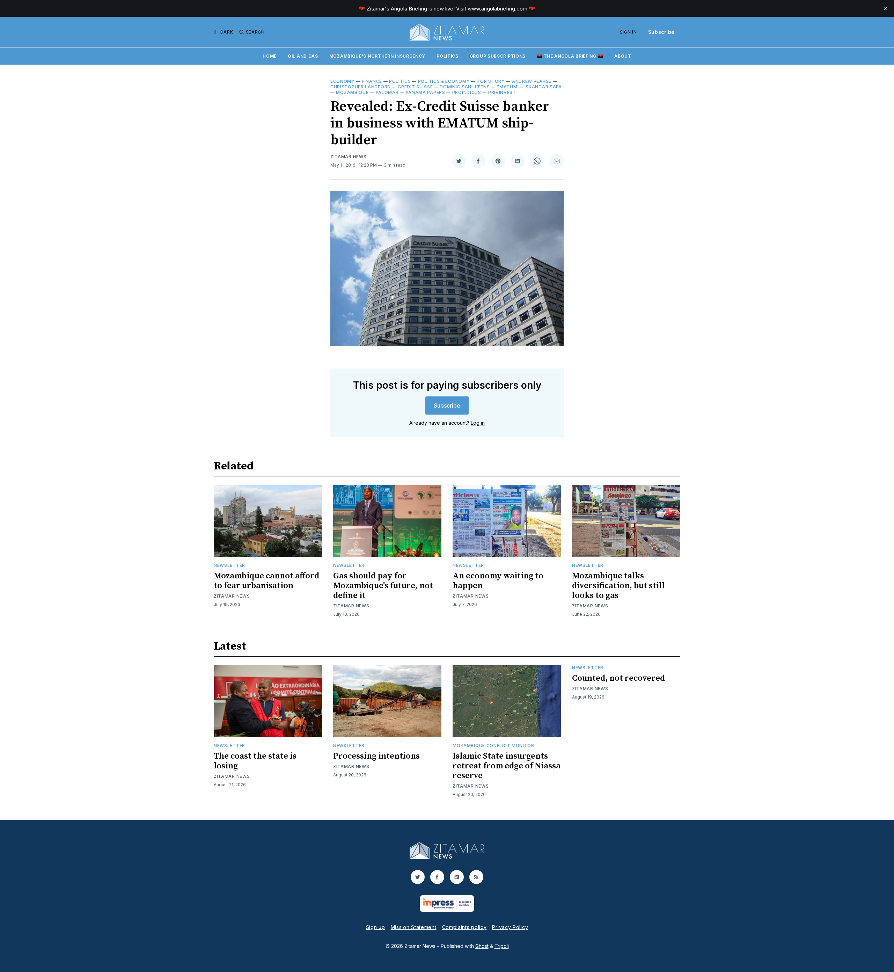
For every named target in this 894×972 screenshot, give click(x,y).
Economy (342, 81)
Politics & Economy (444, 81)
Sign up (375, 927)
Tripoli (501, 946)
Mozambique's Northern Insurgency (377, 56)
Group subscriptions (498, 56)
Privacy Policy (510, 927)
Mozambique (352, 92)
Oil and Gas (303, 56)
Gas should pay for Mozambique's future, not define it (383, 586)
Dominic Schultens (465, 86)
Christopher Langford (360, 86)
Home (270, 56)
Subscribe (661, 32)
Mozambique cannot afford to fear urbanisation (266, 581)
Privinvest (502, 92)
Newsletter (229, 565)
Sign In (628, 32)
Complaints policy (464, 927)
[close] (885, 8)
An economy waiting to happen (498, 581)
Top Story (491, 81)
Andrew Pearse (531, 81)
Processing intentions (376, 756)
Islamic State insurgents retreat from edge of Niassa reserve (506, 766)
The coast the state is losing (255, 761)
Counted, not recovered (618, 678)
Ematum (507, 86)
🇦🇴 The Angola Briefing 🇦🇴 (570, 56)
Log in (478, 423)
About (622, 56)
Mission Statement (414, 927)
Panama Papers (425, 92)
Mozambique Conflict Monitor (493, 745)
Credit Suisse (415, 86)
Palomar (387, 92)
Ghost (482, 946)
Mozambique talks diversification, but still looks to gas (618, 586)
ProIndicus (466, 92)
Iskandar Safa (543, 86)
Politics (448, 56)
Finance (372, 81)
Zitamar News (348, 156)
